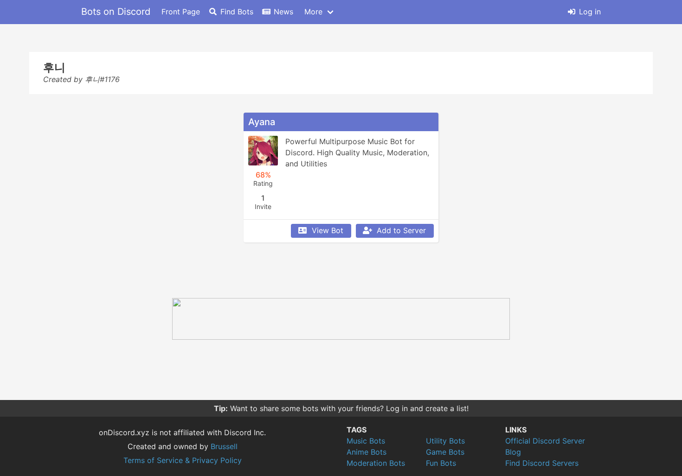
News (283, 11)
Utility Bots (445, 440)
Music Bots (366, 440)
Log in (590, 11)
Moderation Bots (376, 463)
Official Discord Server (545, 440)
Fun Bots (441, 463)
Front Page (180, 11)
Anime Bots (366, 452)
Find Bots (236, 11)
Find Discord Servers (542, 463)
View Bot (327, 230)
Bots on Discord (115, 11)
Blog (513, 452)
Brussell (224, 446)
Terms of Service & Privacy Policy (182, 460)
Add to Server (401, 230)
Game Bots (445, 452)
